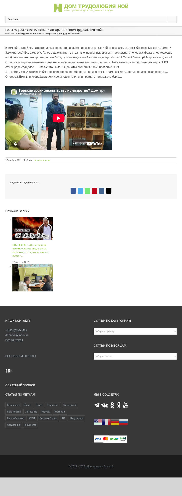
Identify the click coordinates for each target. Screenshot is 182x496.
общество (30, 424)
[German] (115, 421)
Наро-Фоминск (16, 418)
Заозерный (69, 405)
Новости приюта (42, 160)
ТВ (63, 418)
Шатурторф (76, 418)
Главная (9, 33)
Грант (39, 405)
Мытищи (60, 411)
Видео (27, 405)
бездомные (13, 424)
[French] (106, 421)
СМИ (32, 418)
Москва (46, 411)
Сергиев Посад (48, 418)
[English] (98, 421)
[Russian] (123, 421)
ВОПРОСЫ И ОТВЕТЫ (20, 355)
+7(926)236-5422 (16, 330)
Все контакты (14, 339)
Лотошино (31, 411)
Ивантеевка (14, 411)
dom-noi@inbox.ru (17, 335)
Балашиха (13, 405)
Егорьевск (52, 405)
